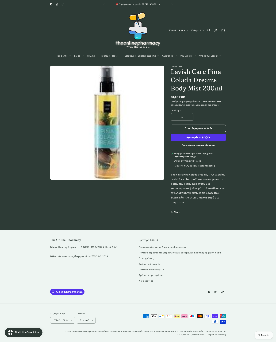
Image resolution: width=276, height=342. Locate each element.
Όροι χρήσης (146, 258)
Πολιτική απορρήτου (166, 331)
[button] (63, 55)
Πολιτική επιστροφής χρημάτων (138, 331)
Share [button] (177, 212)
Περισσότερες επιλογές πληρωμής (198, 145)
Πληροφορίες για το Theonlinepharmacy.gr (162, 247)
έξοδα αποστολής (212, 101)
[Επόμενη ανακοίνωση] (172, 4)
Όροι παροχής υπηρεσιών (191, 331)
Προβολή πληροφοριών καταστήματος (194, 165)
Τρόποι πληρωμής (149, 264)
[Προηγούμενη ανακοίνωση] (103, 4)
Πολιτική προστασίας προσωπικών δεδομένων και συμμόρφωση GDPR (180, 252)
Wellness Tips (146, 281)
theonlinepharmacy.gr (81, 331)
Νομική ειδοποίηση (217, 334)
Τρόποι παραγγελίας (151, 275)
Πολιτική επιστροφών (151, 269)
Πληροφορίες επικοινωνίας (191, 334)
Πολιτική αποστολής (216, 331)
